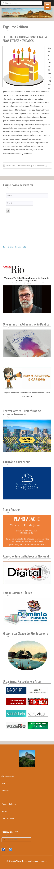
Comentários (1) (41, 165)
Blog (3, 783)
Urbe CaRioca (25, 165)
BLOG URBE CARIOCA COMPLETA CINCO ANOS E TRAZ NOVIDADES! (26, 39)
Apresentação (8, 776)
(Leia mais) (27, 153)
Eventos (5, 790)
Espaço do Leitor (9, 804)
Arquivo (5, 811)
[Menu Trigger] (47, 6)
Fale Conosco (8, 818)
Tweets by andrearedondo (14, 247)
